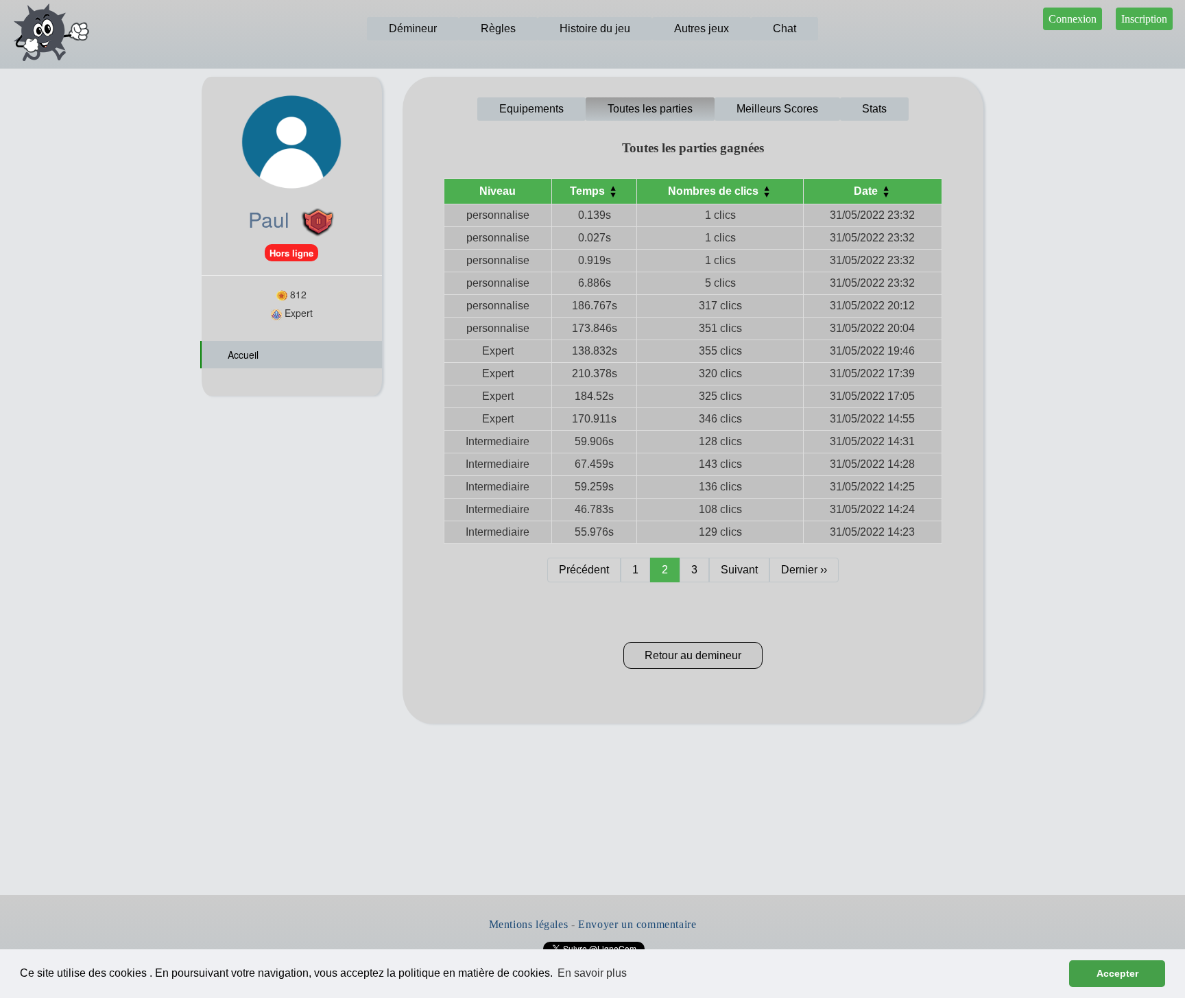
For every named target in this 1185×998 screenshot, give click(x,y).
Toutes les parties (650, 109)
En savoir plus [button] (592, 973)
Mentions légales (528, 924)
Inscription (1144, 19)
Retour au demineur (693, 655)
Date (867, 191)
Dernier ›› (804, 569)
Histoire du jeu (595, 28)
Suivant (739, 569)
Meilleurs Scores (777, 109)
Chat (784, 28)
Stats (874, 109)
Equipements (531, 109)
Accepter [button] (1117, 973)
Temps (589, 191)
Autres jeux (701, 28)
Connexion (1073, 19)
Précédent (584, 569)
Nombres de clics (714, 191)
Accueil (242, 354)
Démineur (413, 28)
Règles (498, 28)
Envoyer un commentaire (637, 924)
